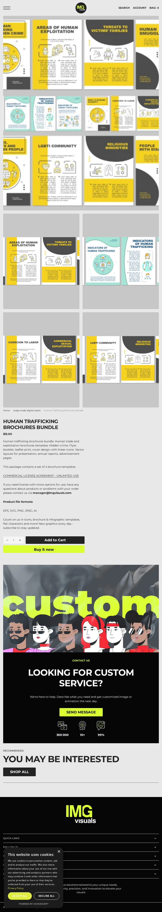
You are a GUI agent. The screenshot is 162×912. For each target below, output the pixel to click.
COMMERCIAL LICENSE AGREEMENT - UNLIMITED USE (41, 475)
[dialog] (33, 877)
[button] (7, 8)
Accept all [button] (19, 896)
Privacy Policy (16, 888)
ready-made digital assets (26, 410)
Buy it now (44, 549)
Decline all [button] (47, 896)
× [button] (58, 851)
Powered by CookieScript (33, 903)
